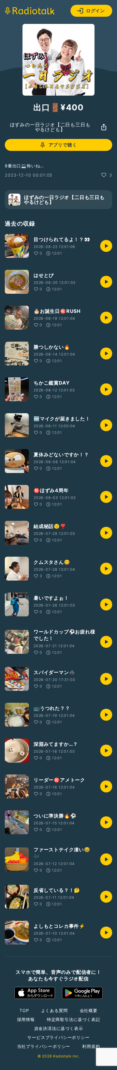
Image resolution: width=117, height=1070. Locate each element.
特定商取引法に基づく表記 (73, 1019)
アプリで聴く (63, 145)
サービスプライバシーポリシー (58, 1037)
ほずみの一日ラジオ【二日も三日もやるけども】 (50, 127)
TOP (24, 1010)
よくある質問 (54, 1010)
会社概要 (89, 1010)
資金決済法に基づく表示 (58, 1028)
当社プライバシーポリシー (43, 1046)
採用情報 (26, 1019)
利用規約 (91, 1046)
